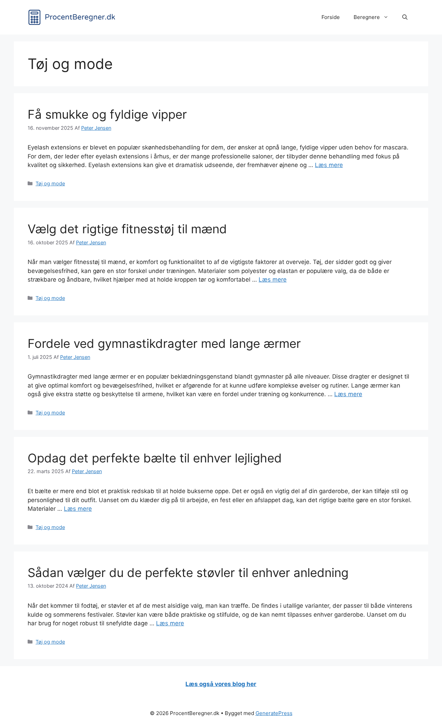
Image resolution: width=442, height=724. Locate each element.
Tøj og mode (50, 183)
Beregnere (367, 17)
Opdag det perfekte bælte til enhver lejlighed (155, 458)
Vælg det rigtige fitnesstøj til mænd (127, 229)
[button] (404, 17)
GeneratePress (274, 713)
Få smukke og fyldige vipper (107, 114)
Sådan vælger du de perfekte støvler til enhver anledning (188, 572)
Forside (330, 17)
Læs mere (329, 165)
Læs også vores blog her (220, 684)
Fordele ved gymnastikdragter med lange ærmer (164, 343)
